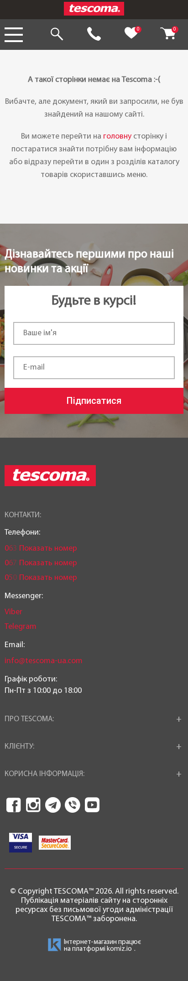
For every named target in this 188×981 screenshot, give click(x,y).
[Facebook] (13, 805)
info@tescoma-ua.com (44, 661)
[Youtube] (92, 805)
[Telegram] (53, 805)
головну (117, 136)
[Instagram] (33, 805)
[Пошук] (56, 35)
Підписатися (94, 400)
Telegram (21, 626)
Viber (13, 612)
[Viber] (72, 805)
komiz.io (119, 949)
